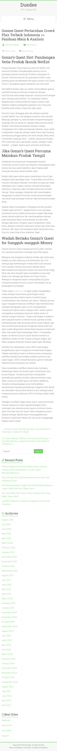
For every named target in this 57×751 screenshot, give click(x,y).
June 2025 (7, 584)
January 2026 (8, 552)
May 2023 (6, 700)
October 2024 (8, 622)
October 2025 (8, 566)
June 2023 (7, 696)
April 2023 (6, 705)
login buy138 (20, 291)
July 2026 (6, 524)
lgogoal (5, 735)
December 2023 (9, 668)
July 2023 (6, 691)
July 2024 (6, 635)
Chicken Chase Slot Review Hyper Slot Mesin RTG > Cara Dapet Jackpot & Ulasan (27, 430)
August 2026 (7, 520)
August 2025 (7, 575)
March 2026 (7, 543)
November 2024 (9, 617)
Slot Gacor (32, 45)
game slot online (27, 51)
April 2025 (6, 594)
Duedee (28, 5)
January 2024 (8, 663)
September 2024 (9, 626)
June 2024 (7, 640)
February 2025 (8, 603)
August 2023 (7, 686)
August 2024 (7, 631)
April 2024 (6, 649)
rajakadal (6, 720)
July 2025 (6, 580)
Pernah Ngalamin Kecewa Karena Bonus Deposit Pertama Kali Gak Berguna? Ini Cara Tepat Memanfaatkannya (24, 469)
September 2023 (9, 682)
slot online (6, 730)
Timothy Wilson (12, 45)
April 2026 (6, 538)
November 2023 (9, 673)
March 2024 (7, 654)
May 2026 (6, 533)
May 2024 (6, 645)
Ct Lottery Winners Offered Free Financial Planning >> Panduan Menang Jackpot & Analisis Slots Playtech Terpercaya (26, 441)
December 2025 (9, 557)
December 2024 (9, 612)
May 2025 (6, 589)
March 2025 (7, 598)
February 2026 (8, 547)
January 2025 (8, 608)
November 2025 (9, 561)
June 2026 (7, 529)
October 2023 (8, 677)
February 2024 (8, 659)
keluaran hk (7, 725)
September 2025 (9, 571)
